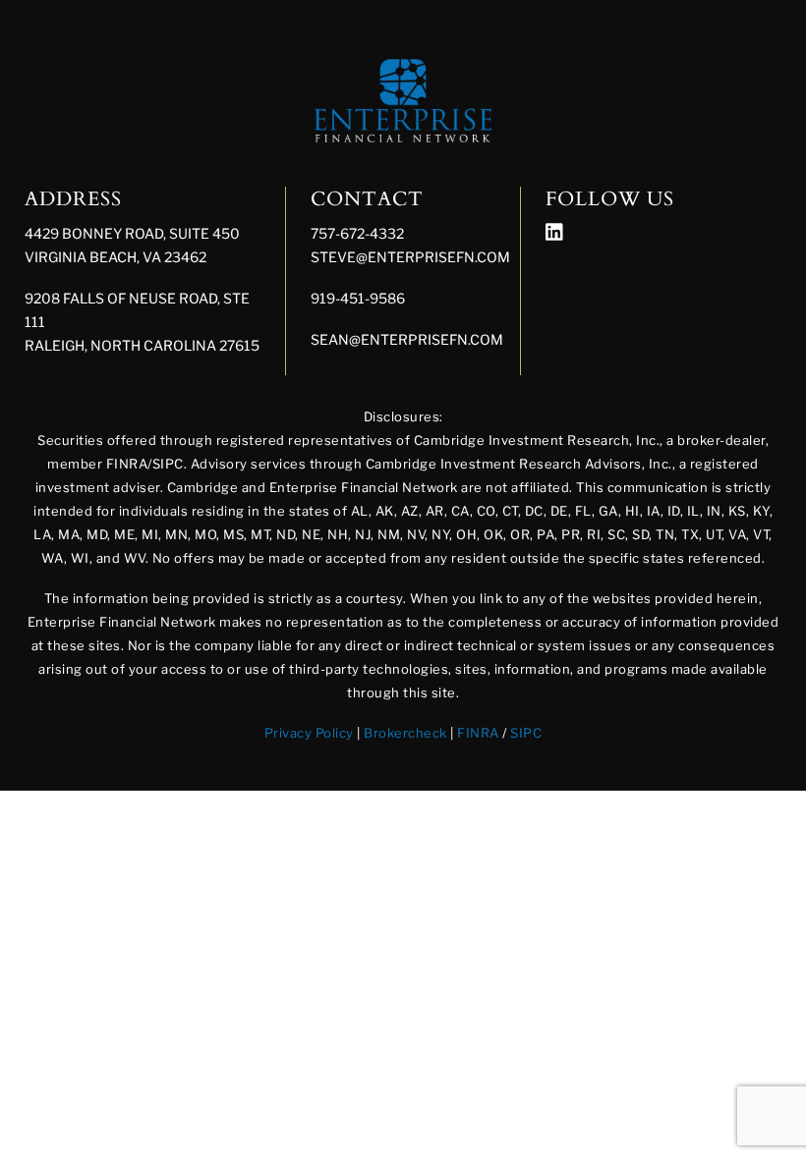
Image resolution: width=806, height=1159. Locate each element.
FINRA (478, 733)
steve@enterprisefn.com (410, 256)
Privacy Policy (309, 733)
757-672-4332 (357, 233)
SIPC (526, 733)
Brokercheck (405, 733)
